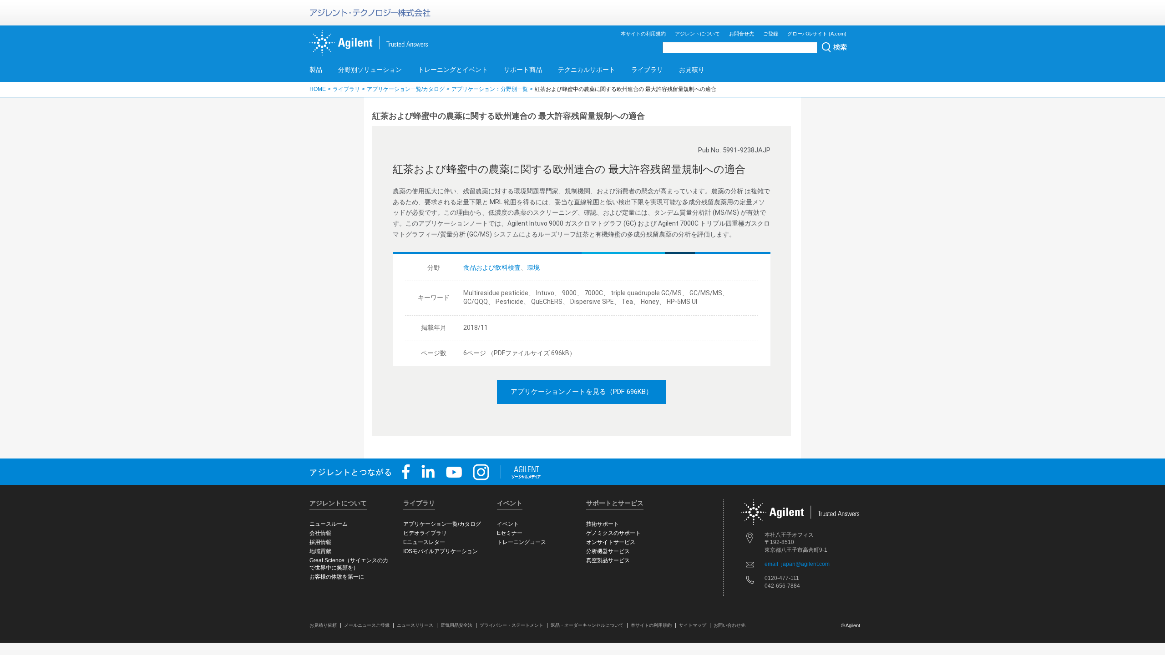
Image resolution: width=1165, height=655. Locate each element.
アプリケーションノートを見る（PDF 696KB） (582, 392)
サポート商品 (523, 69)
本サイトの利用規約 (643, 33)
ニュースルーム (328, 524)
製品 (315, 69)
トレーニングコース (521, 542)
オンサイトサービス (610, 542)
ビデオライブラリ (425, 533)
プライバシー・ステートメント (511, 625)
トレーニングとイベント (453, 69)
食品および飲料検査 (492, 267)
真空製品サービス (608, 560)
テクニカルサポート (586, 69)
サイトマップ (692, 625)
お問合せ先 (741, 33)
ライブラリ (647, 69)
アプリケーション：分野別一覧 (489, 89)
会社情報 (320, 533)
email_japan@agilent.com (797, 564)
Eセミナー (509, 533)
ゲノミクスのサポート (613, 533)
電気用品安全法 (456, 625)
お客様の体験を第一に (336, 577)
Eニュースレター (424, 542)
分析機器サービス (608, 551)
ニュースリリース (415, 625)
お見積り (691, 69)
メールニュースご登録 (367, 625)
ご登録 (770, 33)
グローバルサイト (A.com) (816, 33)
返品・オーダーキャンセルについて (587, 625)
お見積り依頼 (323, 625)
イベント (508, 524)
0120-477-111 (782, 578)
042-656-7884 (782, 586)
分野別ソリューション (370, 69)
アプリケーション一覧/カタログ (406, 89)
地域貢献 (320, 551)
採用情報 (320, 542)
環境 (533, 267)
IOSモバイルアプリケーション (440, 551)
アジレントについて (697, 33)
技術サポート (602, 524)
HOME (317, 89)
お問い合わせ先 (729, 625)
